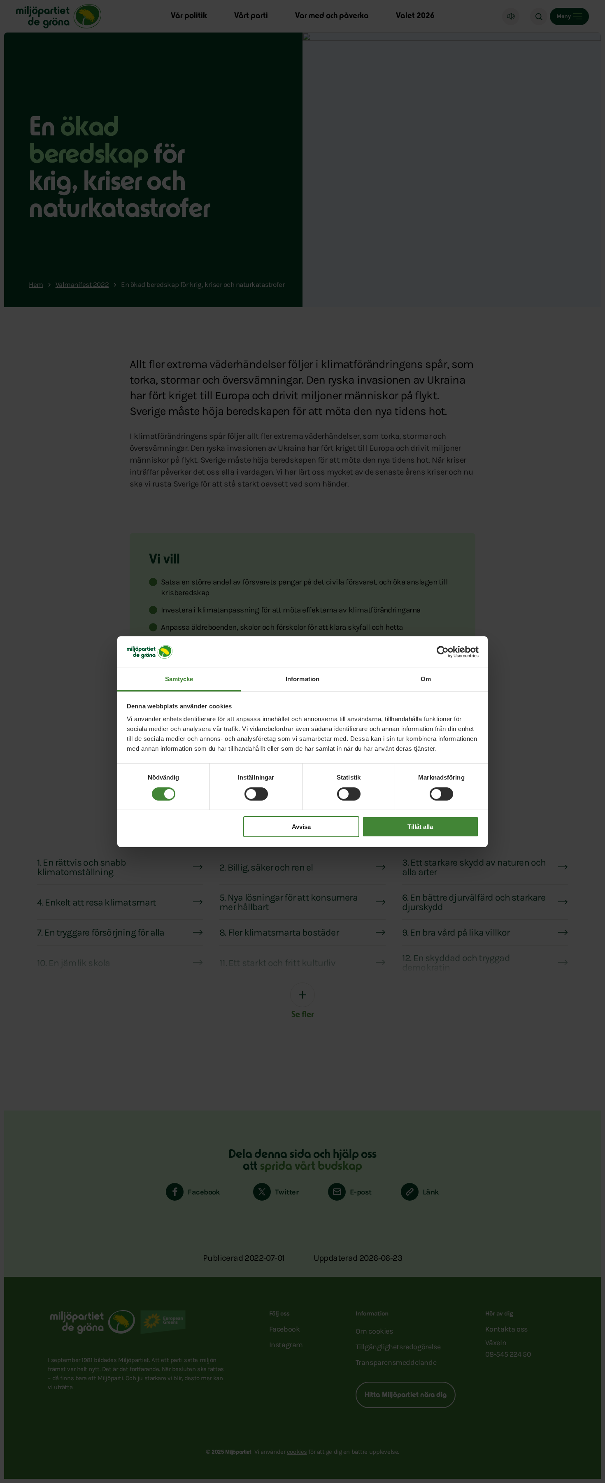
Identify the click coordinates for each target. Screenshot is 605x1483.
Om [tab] (426, 678)
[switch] (256, 794)
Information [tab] (302, 678)
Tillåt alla (420, 826)
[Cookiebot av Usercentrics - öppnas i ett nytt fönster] (443, 652)
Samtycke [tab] (179, 678)
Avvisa (301, 826)
